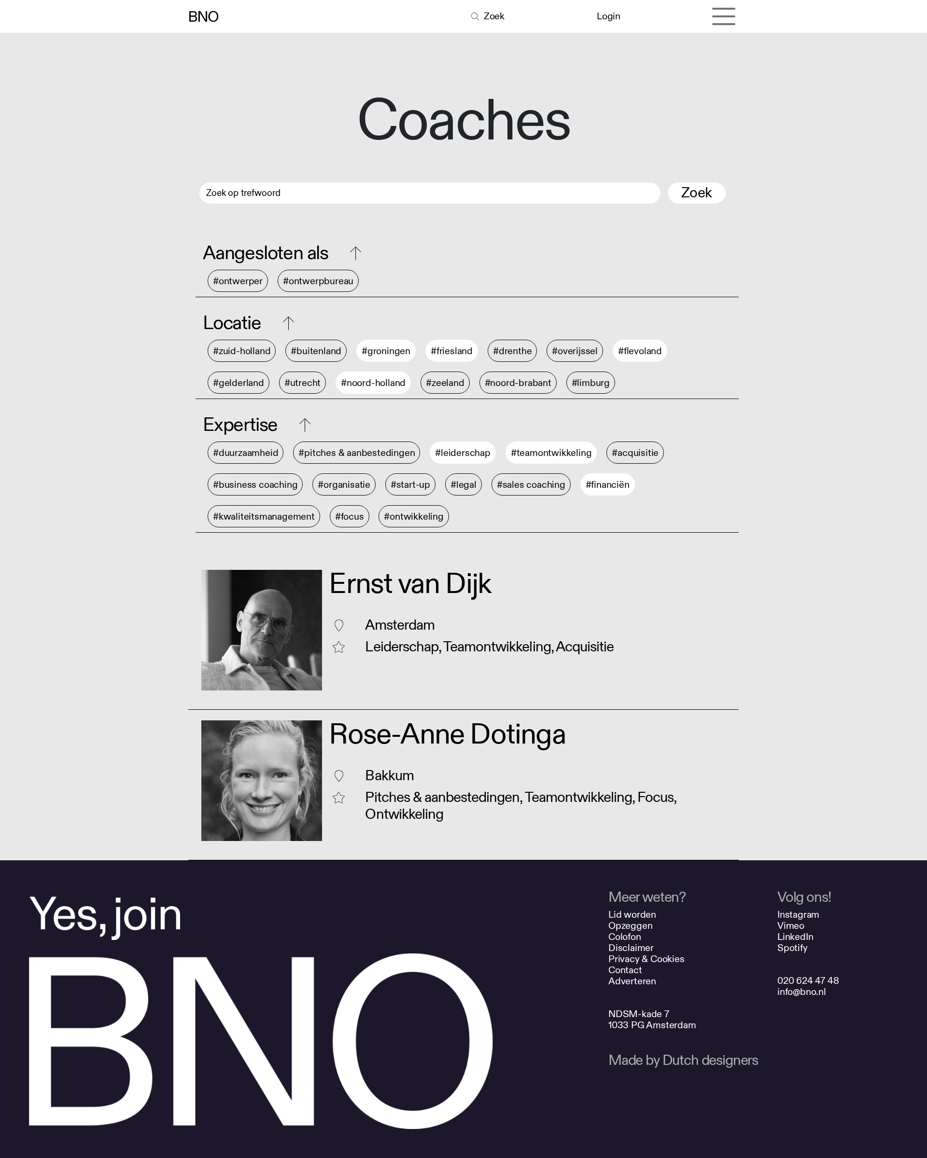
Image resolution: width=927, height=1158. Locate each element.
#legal (463, 485)
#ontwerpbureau (318, 281)
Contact (625, 970)
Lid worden (632, 915)
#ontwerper (238, 281)
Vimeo (790, 926)
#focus (349, 516)
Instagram (798, 915)
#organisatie (344, 485)
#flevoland (640, 351)
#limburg (591, 383)
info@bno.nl (801, 992)
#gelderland (238, 383)
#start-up (410, 485)
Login (608, 16)
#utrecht (302, 383)
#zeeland (445, 383)
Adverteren (632, 981)
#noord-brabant (518, 383)
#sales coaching (531, 485)
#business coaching (255, 485)
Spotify (792, 948)
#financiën (608, 485)
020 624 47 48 (808, 981)
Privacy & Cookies (646, 959)
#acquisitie (635, 453)
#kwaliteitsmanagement (264, 516)
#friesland (452, 351)
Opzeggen (630, 926)
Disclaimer (631, 948)
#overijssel (575, 351)
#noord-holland (373, 383)
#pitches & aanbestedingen (356, 453)
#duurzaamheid (245, 453)
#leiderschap (463, 453)
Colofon (624, 937)
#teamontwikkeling (551, 453)
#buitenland (316, 351)
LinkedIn (795, 937)
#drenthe (512, 351)
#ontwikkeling (413, 516)
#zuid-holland (241, 351)
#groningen (386, 351)
